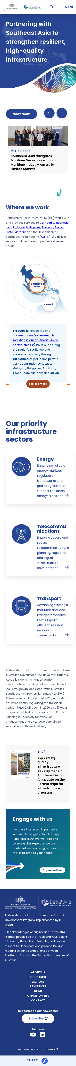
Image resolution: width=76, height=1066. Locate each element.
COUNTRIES (38, 977)
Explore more (38, 383)
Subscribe (36, 1018)
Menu (69, 7)
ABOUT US (38, 972)
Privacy (51, 1049)
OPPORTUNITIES (38, 996)
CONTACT (38, 1000)
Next (62, 113)
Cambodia (47, 223)
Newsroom (21, 114)
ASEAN (45, 237)
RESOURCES (38, 986)
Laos (9, 227)
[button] (52, 7)
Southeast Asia (38, 285)
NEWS (38, 991)
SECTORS (38, 982)
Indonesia (62, 223)
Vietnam (20, 232)
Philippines (33, 227)
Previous (49, 113)
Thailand (47, 227)
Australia (49, 304)
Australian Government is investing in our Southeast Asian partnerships (35, 340)
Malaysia (19, 227)
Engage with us (52, 870)
